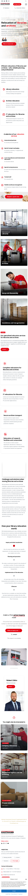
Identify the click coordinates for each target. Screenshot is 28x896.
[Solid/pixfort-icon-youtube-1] (8, 843)
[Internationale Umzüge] (3, 39)
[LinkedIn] (6, 1)
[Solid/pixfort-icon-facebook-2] (6, 843)
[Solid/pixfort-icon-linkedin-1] (2, 843)
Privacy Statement (14, 894)
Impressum (20, 894)
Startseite (3, 18)
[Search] (25, 1)
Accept (14, 891)
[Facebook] (2, 1)
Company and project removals (12, 18)
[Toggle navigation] (26, 4)
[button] (26, 879)
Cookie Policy (8, 894)
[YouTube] (4, 1)
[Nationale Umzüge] (5, 39)
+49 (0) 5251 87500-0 (20, 8)
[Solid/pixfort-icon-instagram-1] (4, 843)
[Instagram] (9, 1)
